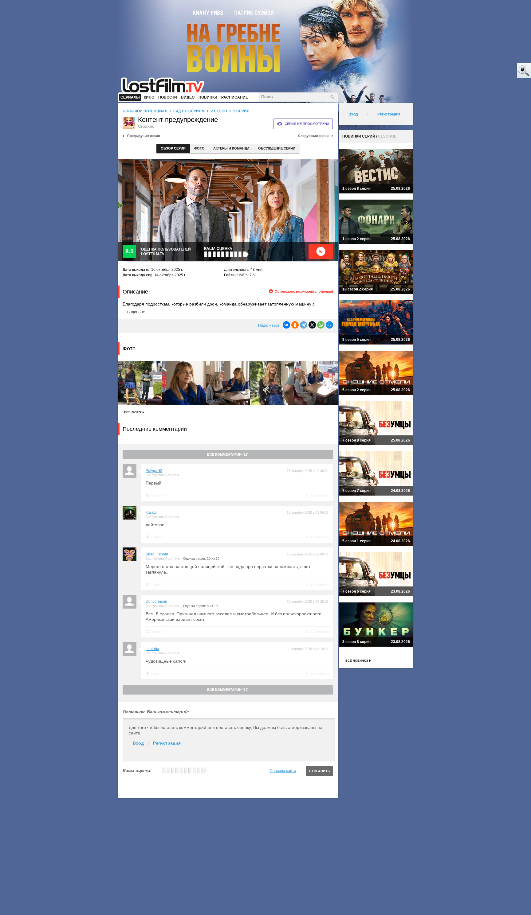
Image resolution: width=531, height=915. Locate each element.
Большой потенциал (145, 111)
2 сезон (219, 111)
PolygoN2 (154, 471)
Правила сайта (283, 771)
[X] (312, 325)
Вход (138, 743)
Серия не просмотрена (307, 124)
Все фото (132, 412)
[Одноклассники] (295, 325)
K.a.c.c (151, 512)
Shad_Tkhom (157, 554)
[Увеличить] (140, 383)
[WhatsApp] (320, 325)
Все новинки (356, 660)
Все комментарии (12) (228, 454)
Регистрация (167, 743)
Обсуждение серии (276, 148)
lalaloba (152, 649)
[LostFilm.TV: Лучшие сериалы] (165, 84)
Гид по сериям (189, 111)
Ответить (158, 495)
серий (368, 136)
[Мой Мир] (329, 325)
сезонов (387, 136)
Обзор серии (173, 148)
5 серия (241, 111)
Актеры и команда (231, 148)
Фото (199, 148)
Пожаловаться (317, 495)
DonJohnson (156, 601)
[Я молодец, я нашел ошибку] (500, 70)
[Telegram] (303, 325)
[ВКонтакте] (286, 325)
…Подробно (134, 312)
